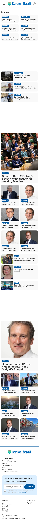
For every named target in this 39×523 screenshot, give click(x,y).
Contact (4, 463)
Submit (30, 487)
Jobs (3, 467)
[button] (4, 3)
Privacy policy (7, 465)
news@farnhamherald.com (15, 519)
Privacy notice (21, 492)
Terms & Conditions (9, 461)
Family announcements (10, 472)
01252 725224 (13, 515)
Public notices (7, 470)
